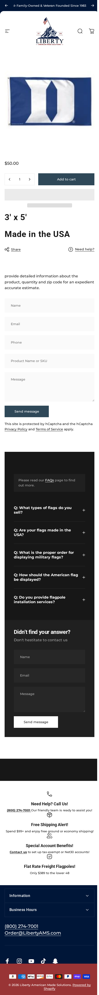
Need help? (84, 249)
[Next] (92, 5)
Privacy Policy (16, 429)
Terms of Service (49, 429)
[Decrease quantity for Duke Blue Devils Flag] (10, 179)
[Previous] (6, 5)
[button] (49, 195)
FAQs (49, 480)
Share (16, 249)
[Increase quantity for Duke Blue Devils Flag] (29, 179)
